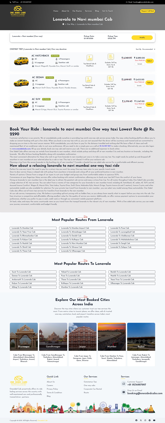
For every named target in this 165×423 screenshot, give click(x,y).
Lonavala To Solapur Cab (121, 247)
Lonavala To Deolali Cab (71, 236)
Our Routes (77, 11)
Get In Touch (107, 11)
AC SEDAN (38, 77)
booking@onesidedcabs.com (143, 2)
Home (55, 11)
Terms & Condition (54, 393)
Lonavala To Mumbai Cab (22, 228)
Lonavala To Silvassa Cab (71, 247)
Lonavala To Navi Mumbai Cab (74, 243)
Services (88, 11)
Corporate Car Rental (93, 389)
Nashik (108, 358)
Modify (142, 37)
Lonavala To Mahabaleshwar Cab (124, 240)
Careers (50, 385)
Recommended (144, 49)
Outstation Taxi (90, 382)
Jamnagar (134, 357)
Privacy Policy (52, 389)
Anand (30, 359)
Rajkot (48, 359)
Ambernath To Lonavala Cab (24, 280)
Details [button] (140, 64)
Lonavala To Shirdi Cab (21, 247)
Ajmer (77, 360)
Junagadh (144, 359)
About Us (65, 11)
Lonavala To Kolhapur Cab (72, 240)
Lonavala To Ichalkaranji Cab (122, 236)
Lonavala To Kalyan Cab (22, 240)
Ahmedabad (17, 357)
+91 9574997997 (25, 2)
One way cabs (89, 385)
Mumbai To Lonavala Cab (71, 287)
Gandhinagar (139, 361)
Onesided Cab (42, 420)
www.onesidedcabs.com (21, 149)
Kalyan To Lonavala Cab (22, 283)
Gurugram (76, 358)
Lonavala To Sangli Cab (120, 243)
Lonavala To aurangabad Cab (123, 232)
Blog (97, 11)
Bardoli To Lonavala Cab (121, 272)
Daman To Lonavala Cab (22, 276)
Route (86, 393)
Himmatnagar (52, 361)
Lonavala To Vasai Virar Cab (23, 232)
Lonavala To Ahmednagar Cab (73, 232)
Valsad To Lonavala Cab (71, 272)
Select (149, 61)
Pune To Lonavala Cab (70, 276)
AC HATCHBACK (40, 56)
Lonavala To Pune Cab (120, 228)
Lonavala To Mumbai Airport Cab (75, 228)
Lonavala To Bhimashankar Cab (25, 236)
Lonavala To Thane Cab (21, 251)
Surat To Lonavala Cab (21, 272)
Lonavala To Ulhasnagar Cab (73, 251)
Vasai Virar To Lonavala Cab (122, 280)
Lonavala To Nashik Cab (22, 243)
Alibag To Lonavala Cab (22, 287)
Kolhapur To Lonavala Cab (72, 283)
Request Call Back (147, 11)
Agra (83, 358)
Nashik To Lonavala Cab (121, 276)
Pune (120, 356)
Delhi (88, 358)
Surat (102, 358)
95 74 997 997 (105, 146)
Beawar (84, 360)
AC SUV (36, 99)
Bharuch (22, 361)
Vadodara (22, 359)
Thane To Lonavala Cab (71, 280)
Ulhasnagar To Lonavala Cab (122, 283)
